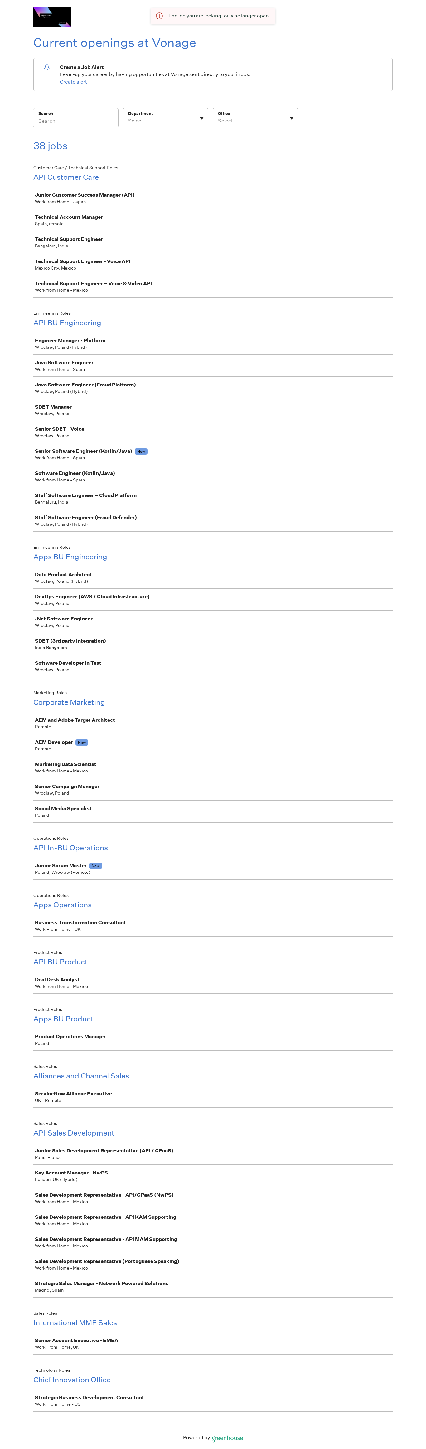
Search (45, 113)
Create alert (73, 82)
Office (224, 113)
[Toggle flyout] (202, 118)
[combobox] (128, 120)
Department (140, 113)
